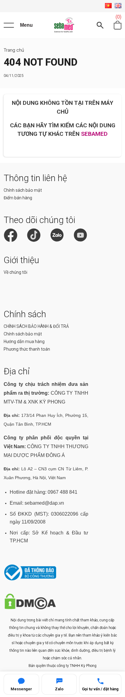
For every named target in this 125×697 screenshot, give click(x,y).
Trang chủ (14, 50)
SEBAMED (94, 133)
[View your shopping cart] (117, 25)
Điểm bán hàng (18, 197)
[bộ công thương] (30, 579)
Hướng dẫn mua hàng (24, 341)
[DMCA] (30, 608)
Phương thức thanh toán (27, 349)
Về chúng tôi (15, 272)
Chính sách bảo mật (23, 190)
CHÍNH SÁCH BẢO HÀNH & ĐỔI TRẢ (36, 326)
